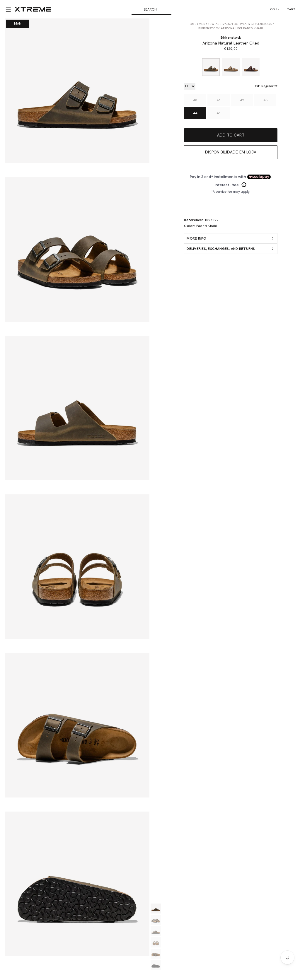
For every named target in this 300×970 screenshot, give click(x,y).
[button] (7, 9)
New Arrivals (218, 24)
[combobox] (151, 9)
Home (192, 24)
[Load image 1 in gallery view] (156, 909)
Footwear (240, 24)
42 (242, 100)
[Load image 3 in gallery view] (156, 931)
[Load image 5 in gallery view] (156, 954)
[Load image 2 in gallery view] (156, 920)
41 (219, 100)
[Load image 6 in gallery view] (156, 965)
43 (265, 100)
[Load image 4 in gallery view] (156, 942)
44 (195, 113)
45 (219, 113)
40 (195, 100)
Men (202, 24)
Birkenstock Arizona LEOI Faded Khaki (230, 28)
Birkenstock (261, 24)
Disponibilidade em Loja (231, 152)
